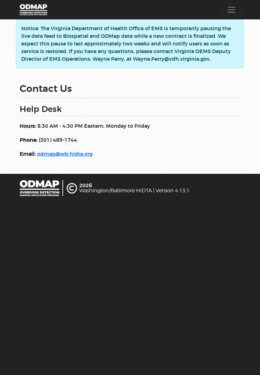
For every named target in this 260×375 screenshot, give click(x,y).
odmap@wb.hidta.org (65, 154)
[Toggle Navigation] (231, 9)
